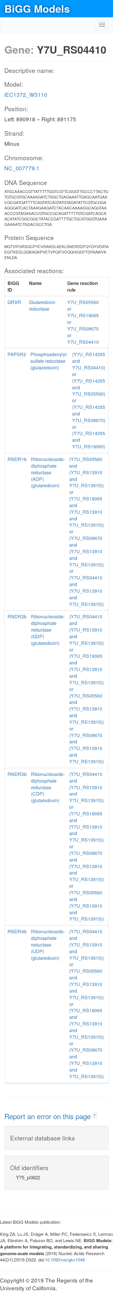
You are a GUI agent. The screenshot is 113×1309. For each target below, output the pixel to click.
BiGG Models (37, 8)
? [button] (95, 1115)
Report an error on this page (48, 1116)
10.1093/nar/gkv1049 (65, 1260)
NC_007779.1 (21, 168)
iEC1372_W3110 (25, 94)
